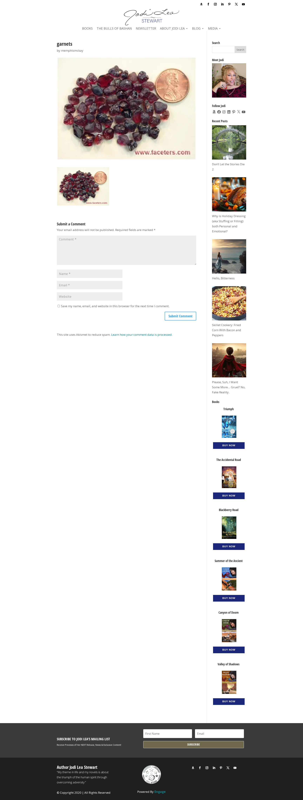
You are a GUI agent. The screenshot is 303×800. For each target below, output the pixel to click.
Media (213, 28)
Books (87, 28)
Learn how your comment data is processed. (141, 335)
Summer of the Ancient (229, 561)
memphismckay (72, 51)
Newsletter (146, 28)
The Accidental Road (228, 460)
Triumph (228, 409)
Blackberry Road (228, 510)
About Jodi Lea (172, 28)
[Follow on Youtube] (243, 4)
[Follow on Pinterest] (229, 4)
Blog (196, 28)
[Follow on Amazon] (201, 4)
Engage (160, 792)
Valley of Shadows (229, 664)
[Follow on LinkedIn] (222, 4)
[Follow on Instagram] (215, 4)
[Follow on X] (236, 4)
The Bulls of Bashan (114, 28)
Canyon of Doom (228, 612)
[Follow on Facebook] (208, 4)
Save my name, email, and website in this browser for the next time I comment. (115, 306)
